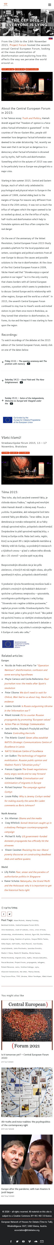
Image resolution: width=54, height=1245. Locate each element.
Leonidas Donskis (34, 948)
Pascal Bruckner (7, 962)
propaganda (31, 962)
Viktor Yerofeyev (34, 976)
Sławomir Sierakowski (10, 972)
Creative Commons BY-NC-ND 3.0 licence (32, 1215)
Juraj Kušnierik (6, 948)
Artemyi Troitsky (32, 920)
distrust (28, 934)
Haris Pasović (26, 944)
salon (17, 967)
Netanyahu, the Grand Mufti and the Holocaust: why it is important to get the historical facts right (27, 885)
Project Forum (18, 45)
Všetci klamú (47, 976)
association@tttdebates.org (26, 1230)
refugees (41, 962)
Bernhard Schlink (7, 925)
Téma (5, 453)
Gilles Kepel (5, 944)
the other (23, 972)
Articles (32, 69)
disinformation (17, 934)
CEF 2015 (8, 69)
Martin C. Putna (7, 953)
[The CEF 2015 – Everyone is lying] (3, 914)
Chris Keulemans (7, 930)
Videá (14, 453)
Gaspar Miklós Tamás (40, 939)
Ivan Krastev (37, 944)
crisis (31, 930)
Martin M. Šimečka (21, 953)
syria (37, 967)
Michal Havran (34, 953)
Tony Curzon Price (8, 976)
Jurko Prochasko (20, 948)
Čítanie (24, 453)
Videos (19, 69)
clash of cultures (21, 930)
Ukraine (24, 976)
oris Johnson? (27, 805)
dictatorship (6, 934)
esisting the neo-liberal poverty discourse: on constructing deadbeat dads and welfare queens (27, 854)
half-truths (16, 944)
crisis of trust (40, 930)
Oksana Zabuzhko (40, 958)
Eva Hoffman (45, 934)
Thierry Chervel (33, 972)
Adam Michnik (19, 920)
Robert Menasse (7, 967)
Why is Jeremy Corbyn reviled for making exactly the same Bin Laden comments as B (27, 801)
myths (29, 958)
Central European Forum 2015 (27, 925)
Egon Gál (35, 934)
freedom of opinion (22, 939)
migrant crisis (20, 958)
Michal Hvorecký (7, 958)
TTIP (18, 976)
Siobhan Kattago (27, 967)
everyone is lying (7, 939)
